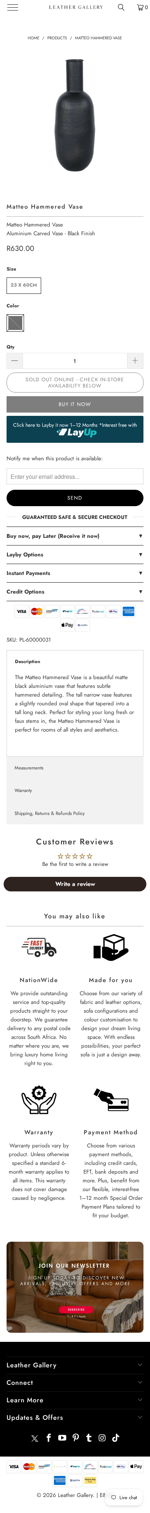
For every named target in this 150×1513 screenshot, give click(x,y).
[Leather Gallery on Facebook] (49, 1438)
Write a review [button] (75, 884)
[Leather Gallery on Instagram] (102, 1438)
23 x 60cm (24, 284)
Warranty (23, 790)
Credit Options (75, 592)
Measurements (29, 767)
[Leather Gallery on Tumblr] (89, 1438)
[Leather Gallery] (75, 7)
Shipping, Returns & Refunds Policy (50, 813)
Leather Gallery (75, 1495)
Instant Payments (75, 573)
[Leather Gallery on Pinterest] (75, 1438)
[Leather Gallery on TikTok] (115, 1438)
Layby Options (75, 555)
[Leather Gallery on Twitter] (34, 1438)
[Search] (121, 7)
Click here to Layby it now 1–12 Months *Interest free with (75, 425)
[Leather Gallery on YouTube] (62, 1438)
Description (27, 661)
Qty (11, 346)
